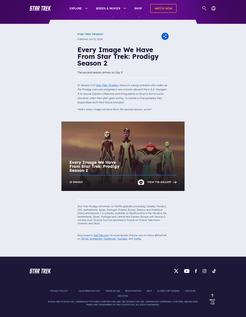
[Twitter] (176, 271)
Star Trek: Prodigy (90, 34)
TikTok (85, 238)
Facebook (110, 238)
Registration (133, 291)
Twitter (137, 238)
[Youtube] (187, 271)
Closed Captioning (168, 291)
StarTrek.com (101, 235)
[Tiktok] (214, 271)
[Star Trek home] (40, 271)
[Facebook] (196, 271)
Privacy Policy (59, 291)
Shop (138, 8)
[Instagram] (204, 271)
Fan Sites (123, 296)
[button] (40, 8)
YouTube (122, 238)
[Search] (204, 8)
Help (149, 291)
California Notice (89, 291)
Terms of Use (112, 291)
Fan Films (190, 291)
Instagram (96, 238)
